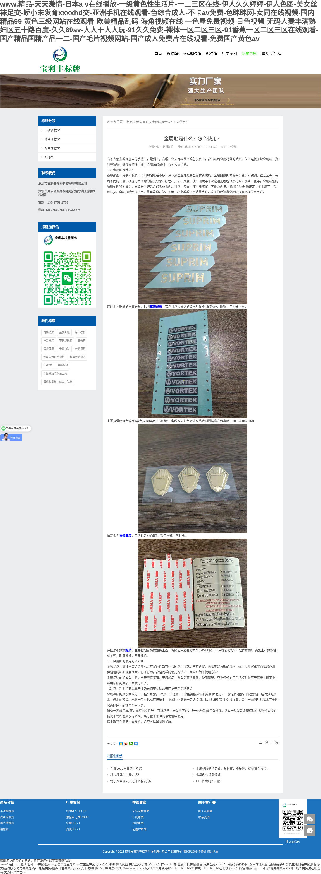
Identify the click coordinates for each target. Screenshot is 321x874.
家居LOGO (73, 823)
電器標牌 (48, 340)
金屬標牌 (80, 349)
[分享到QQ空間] (121, 743)
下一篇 (273, 742)
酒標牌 (81, 340)
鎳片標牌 (80, 332)
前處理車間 (139, 829)
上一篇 (263, 742)
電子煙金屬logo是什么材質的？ (131, 781)
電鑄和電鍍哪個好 (208, 775)
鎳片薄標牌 (52, 148)
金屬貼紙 (64, 332)
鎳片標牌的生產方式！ (125, 775)
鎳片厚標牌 (52, 139)
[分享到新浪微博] (126, 743)
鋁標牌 (211, 54)
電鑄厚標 (125, 535)
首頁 (158, 54)
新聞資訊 (249, 54)
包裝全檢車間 (140, 811)
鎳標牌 (172, 54)
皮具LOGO (73, 829)
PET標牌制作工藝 (208, 781)
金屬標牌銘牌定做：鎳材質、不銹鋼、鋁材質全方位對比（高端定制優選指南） (249, 768)
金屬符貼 (64, 349)
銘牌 (128, 650)
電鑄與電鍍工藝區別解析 (57, 381)
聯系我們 (268, 54)
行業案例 (229, 54)
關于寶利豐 (205, 811)
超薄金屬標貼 (77, 357)
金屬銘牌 (63, 365)
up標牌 (47, 365)
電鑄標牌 (48, 332)
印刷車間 (138, 817)
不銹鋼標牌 (192, 54)
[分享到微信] (131, 743)
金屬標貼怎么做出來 (55, 373)
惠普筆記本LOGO (77, 817)
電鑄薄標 (156, 306)
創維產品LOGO (76, 811)
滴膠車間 (138, 823)
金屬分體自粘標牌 (53, 357)
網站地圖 (212, 851)
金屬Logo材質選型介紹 (126, 768)
